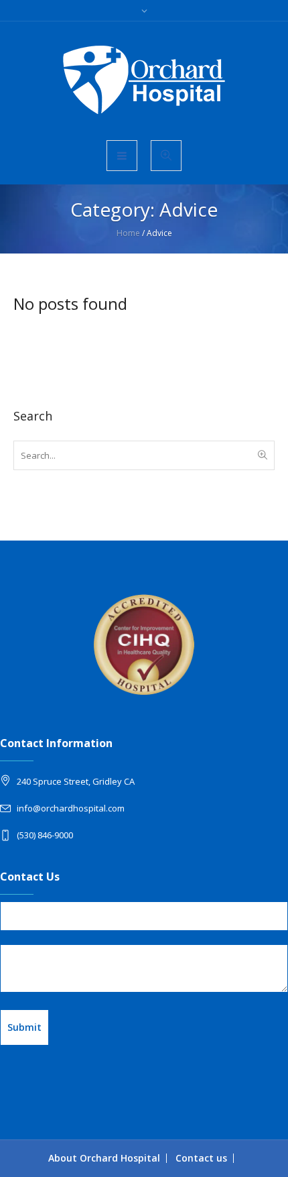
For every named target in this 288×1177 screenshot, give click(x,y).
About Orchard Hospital (104, 1158)
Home (128, 233)
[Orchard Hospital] (144, 80)
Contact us (201, 1158)
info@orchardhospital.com (71, 808)
